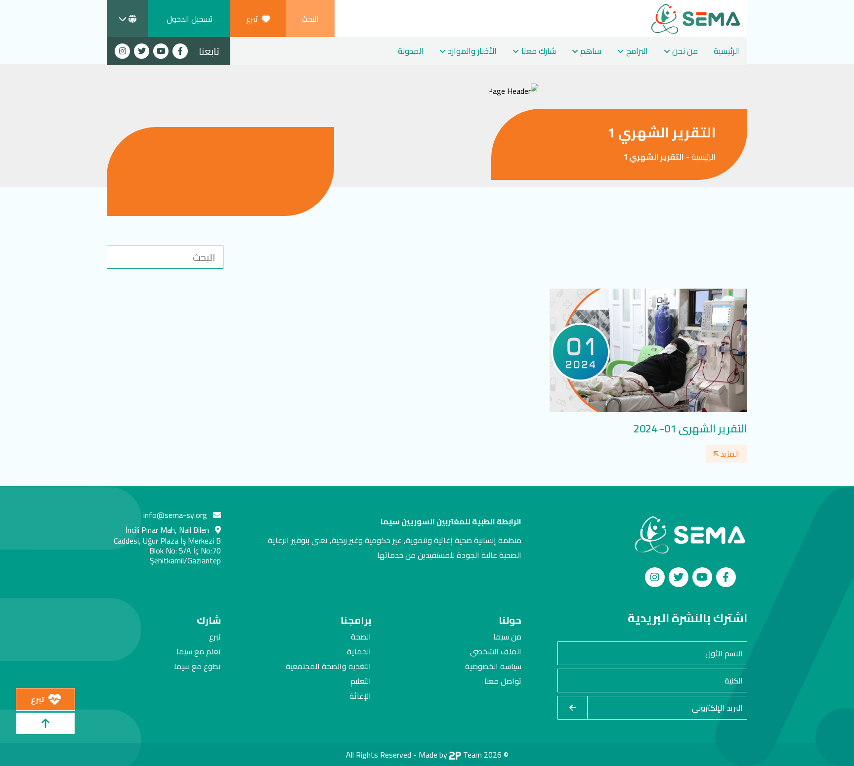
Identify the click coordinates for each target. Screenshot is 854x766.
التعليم (360, 681)
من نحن (685, 51)
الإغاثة (360, 695)
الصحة (361, 636)
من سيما (507, 636)
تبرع (215, 636)
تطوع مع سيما (197, 666)
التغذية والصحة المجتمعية (328, 666)
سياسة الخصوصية (493, 666)
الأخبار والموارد (472, 51)
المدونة (411, 51)
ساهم (590, 51)
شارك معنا (538, 51)
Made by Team (450, 754)
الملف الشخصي (495, 651)
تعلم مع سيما (198, 651)
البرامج (637, 51)
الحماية (359, 651)
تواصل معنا (502, 681)
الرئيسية (726, 51)
